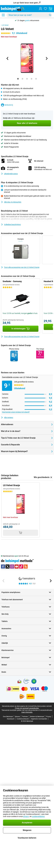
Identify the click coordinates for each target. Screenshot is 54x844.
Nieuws (17, 716)
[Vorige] (7, 58)
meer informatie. (27, 712)
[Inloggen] (40, 9)
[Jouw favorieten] (45, 9)
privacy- (26, 816)
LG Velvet (5, 25)
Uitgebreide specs (11, 174)
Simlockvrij (9, 105)
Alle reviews (8, 417)
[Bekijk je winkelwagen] (50, 9)
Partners (25, 716)
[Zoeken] (50, 15)
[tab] (18, 79)
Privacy (48, 716)
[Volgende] (46, 58)
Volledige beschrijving (12, 224)
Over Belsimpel (8, 716)
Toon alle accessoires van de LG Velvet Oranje (21, 267)
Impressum (11, 719)
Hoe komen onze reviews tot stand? (16, 412)
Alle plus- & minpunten (12, 202)
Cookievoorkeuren (23, 719)
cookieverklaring (38, 816)
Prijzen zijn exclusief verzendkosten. (27, 708)
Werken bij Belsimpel (37, 716)
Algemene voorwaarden (39, 719)
